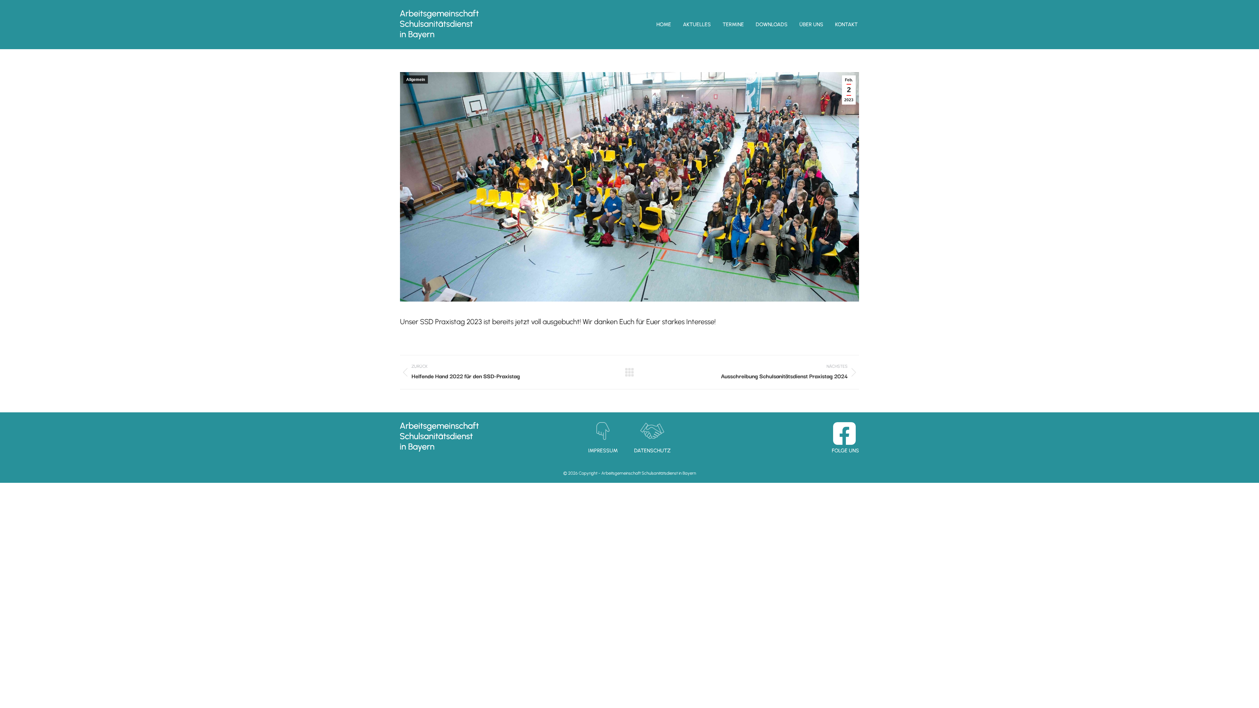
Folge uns (845, 450)
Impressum (603, 450)
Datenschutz (652, 450)
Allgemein (415, 79)
